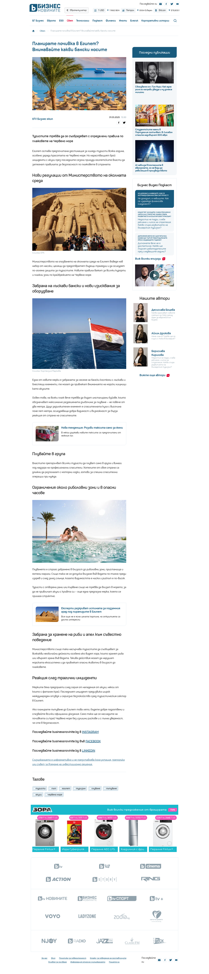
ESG (61, 20)
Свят (70, 20)
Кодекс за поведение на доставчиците (108, 958)
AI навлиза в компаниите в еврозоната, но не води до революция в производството (151, 168)
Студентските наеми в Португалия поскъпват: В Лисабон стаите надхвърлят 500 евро (153, 132)
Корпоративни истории (155, 20)
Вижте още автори (152, 375)
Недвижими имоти (146, 123)
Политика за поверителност (72, 958)
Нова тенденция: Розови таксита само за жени (92, 427)
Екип (53, 958)
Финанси (111, 20)
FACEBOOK (93, 741)
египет (66, 788)
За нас (44, 958)
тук (172, 810)
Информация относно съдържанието (87, 962)
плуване (96, 788)
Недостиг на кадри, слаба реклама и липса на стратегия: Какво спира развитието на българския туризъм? (154, 214)
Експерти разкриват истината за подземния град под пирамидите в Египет (90, 610)
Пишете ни (114, 962)
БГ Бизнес (38, 20)
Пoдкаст (97, 20)
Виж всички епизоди (148, 258)
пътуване (111, 788)
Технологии (82, 20)
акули (39, 794)
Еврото (51, 20)
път (54, 788)
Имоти (123, 20)
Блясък (134, 20)
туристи (40, 788)
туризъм (81, 788)
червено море (55, 794)
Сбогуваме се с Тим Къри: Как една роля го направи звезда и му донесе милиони (153, 89)
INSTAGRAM (90, 732)
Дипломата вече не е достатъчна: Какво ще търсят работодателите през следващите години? (152, 238)
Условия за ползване (57, 962)
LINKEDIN (88, 751)
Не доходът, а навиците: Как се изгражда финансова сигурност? (153, 194)
